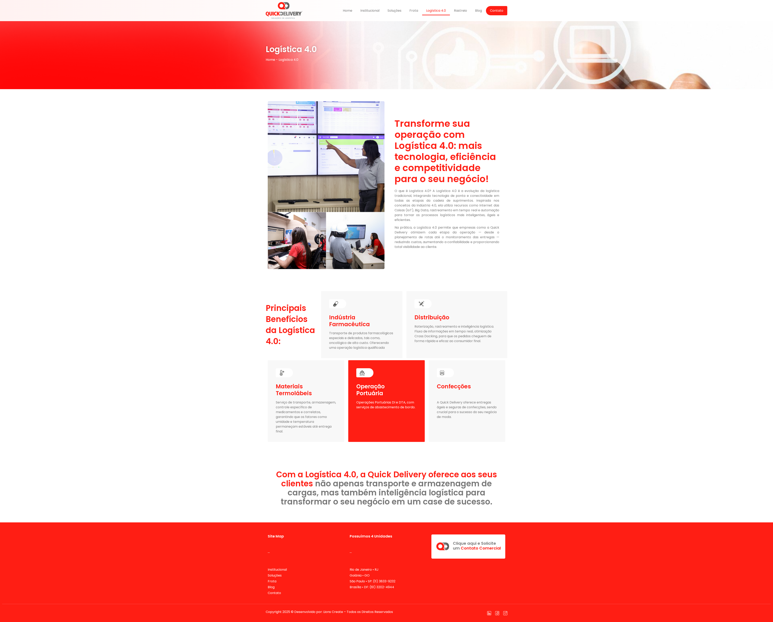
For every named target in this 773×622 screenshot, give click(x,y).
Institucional (369, 10)
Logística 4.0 (436, 10)
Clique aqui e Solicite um (477, 546)
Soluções (394, 10)
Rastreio (460, 10)
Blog (478, 10)
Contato (496, 10)
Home (347, 10)
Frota (413, 10)
